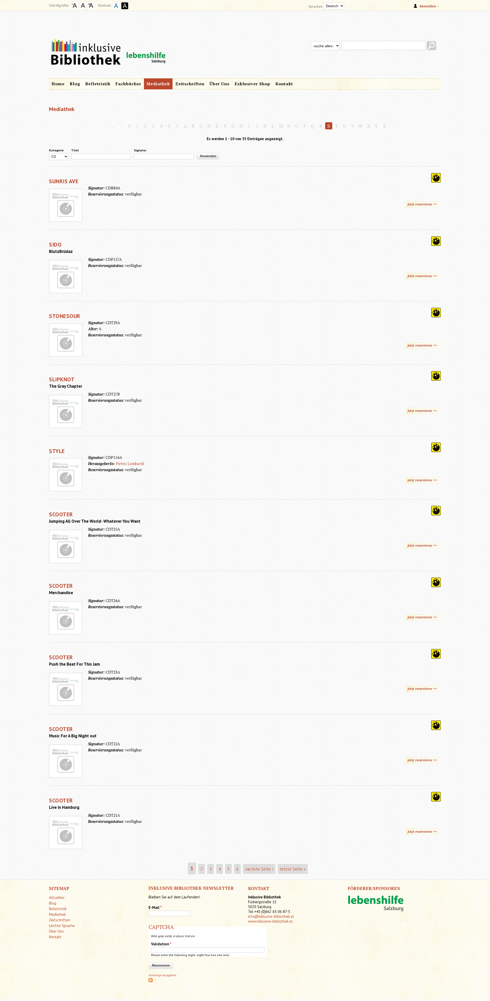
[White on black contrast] (124, 9)
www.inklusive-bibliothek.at (270, 921)
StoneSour (64, 316)
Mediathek (158, 84)
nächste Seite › (259, 869)
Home (58, 84)
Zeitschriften (189, 84)
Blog (75, 84)
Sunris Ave (63, 181)
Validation (161, 944)
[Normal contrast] (115, 9)
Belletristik (98, 84)
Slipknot (62, 379)
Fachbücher (128, 84)
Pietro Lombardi (130, 463)
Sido (55, 244)
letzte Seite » (293, 869)
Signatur (140, 150)
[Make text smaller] (74, 7)
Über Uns (219, 84)
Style (57, 451)
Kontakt (284, 84)
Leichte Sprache (62, 925)
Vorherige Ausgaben (162, 975)
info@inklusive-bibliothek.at (271, 916)
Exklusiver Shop (252, 84)
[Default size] (83, 7)
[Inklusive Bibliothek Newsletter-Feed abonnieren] (151, 981)
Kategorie (56, 150)
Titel (75, 150)
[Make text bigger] (91, 7)
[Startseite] (245, 43)
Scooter (61, 514)
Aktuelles (57, 897)
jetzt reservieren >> (422, 204)
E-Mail (155, 907)
